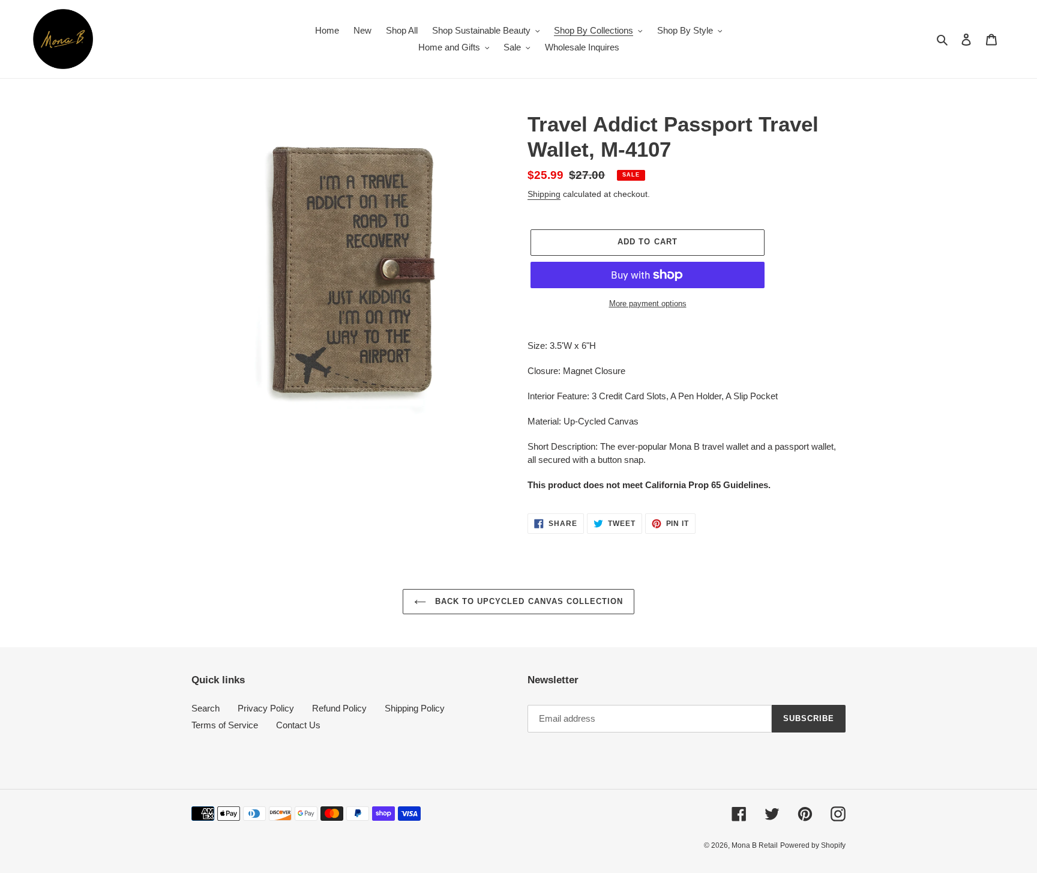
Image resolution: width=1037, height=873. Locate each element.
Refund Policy (339, 708)
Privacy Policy (266, 708)
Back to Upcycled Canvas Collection (527, 601)
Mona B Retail (755, 845)
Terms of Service (224, 725)
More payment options (648, 303)
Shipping (544, 194)
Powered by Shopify (813, 845)
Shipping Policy (415, 708)
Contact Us (298, 725)
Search (205, 708)
